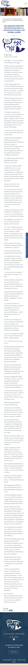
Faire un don (14, 651)
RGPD (14, 660)
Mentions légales (7, 660)
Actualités (8, 19)
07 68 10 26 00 (14, 637)
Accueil (4, 19)
